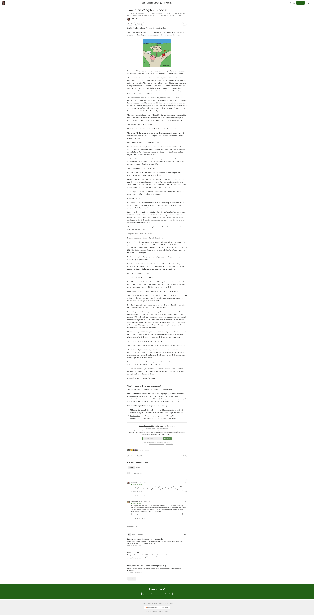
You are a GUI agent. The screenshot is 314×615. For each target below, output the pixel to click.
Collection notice (168, 603)
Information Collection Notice (156, 444)
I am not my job (133, 552)
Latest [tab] (133, 534)
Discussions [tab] (140, 534)
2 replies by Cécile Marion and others (142, 496)
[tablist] (134, 467)
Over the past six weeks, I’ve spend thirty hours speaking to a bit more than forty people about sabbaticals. (154, 569)
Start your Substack (152, 607)
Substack (148, 611)
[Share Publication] (294, 3)
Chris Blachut (134, 483)
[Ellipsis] (186, 482)
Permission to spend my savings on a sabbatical (145, 539)
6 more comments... (132, 526)
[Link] (125, 386)
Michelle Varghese (136, 501)
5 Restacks (146, 450)
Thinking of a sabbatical (139, 410)
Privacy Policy (169, 444)
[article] (157, 543)
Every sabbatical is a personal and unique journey (146, 566)
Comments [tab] (131, 467)
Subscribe (300, 3)
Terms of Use (165, 442)
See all (131, 579)
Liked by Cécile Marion (137, 484)
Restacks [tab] (138, 467)
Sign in (309, 3)
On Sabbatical (135, 416)
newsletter (168, 389)
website (146, 389)
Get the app (165, 607)
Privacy (156, 603)
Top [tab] (129, 534)
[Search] (290, 3)
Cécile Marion (134, 18)
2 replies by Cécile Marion (139, 519)
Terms (160, 603)
